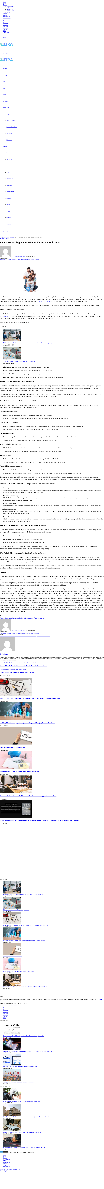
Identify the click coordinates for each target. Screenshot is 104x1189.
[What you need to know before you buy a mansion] (12, 359)
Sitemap (5, 15)
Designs (6, 107)
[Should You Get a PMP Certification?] (16, 744)
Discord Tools (6, 18)
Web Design (9, 178)
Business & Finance (8, 237)
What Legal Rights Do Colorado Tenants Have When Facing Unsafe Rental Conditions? (26, 1116)
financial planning (6, 618)
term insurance (5, 316)
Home (4, 2)
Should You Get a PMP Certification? (12, 747)
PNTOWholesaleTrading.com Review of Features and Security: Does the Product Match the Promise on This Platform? (39, 820)
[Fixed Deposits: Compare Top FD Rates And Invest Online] (16, 768)
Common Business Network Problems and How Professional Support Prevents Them (28, 796)
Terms (8, 12)
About (4, 3)
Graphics (8, 224)
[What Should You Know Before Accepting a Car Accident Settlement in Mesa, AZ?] (12, 1146)
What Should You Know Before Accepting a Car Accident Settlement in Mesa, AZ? (24, 1147)
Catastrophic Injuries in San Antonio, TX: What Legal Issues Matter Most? (22, 1132)
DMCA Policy (7, 1160)
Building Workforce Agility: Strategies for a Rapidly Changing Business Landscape (27, 723)
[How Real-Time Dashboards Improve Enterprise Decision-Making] (12, 1065)
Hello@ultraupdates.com (11, 1005)
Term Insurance (39, 618)
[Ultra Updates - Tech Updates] (12, 45)
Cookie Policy (7, 1159)
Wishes (8, 204)
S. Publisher (15, 256)
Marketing (9, 159)
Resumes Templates (11, 127)
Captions (8, 217)
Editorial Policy (10, 6)
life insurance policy (44, 301)
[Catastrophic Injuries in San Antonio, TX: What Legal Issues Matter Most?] (12, 1130)
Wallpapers (9, 133)
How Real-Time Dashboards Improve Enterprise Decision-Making (20, 1066)
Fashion (8, 198)
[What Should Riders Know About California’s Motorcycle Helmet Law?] (12, 1100)
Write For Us (6, 16)
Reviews (8, 165)
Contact (5, 13)
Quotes (8, 211)
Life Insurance (28, 618)
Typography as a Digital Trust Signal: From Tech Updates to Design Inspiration (23, 1036)
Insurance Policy (17, 618)
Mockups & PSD (10, 120)
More (5, 146)
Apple (5, 94)
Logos (8, 114)
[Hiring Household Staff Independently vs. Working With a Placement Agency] (12, 340)
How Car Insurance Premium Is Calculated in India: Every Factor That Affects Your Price (30, 698)
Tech (5, 75)
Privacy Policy (10, 10)
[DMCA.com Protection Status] (4, 1152)
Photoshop (9, 140)
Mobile (5, 101)
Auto (7, 172)
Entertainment (10, 191)
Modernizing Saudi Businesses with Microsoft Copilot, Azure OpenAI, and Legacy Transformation (28, 1051)
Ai (4, 81)
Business (8, 153)
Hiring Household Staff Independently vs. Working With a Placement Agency (27, 343)
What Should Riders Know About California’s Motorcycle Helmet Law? (21, 1101)
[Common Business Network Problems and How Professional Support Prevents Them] (16, 793)
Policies (5, 5)
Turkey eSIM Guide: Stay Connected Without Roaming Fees (18, 1082)
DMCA (8, 7)
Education (9, 185)
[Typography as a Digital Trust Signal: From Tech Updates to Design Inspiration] (12, 1034)
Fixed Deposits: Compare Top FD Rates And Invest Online (19, 771)
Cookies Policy (10, 9)
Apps (4, 88)
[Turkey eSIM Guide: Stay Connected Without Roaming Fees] (12, 1080)
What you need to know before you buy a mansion (19, 361)
